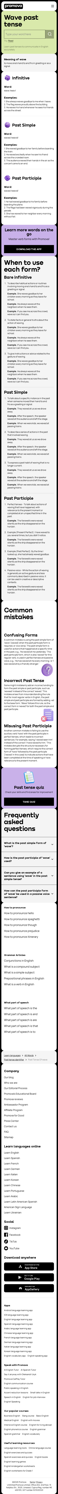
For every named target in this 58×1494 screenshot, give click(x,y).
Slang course (28, 1415)
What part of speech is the (20, 1008)
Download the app (29, 249)
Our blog (9, 1077)
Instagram (15, 1228)
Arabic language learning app (17, 1328)
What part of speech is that (21, 1026)
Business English (12, 1415)
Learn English (11, 1152)
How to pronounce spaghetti (22, 919)
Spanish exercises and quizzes (18, 1457)
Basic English (42, 1415)
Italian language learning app (17, 1346)
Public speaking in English (16, 1388)
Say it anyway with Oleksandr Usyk (20, 1374)
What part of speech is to (19, 1032)
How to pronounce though (20, 925)
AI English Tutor (11, 1369)
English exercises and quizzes (18, 1452)
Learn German (12, 1169)
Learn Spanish (12, 1158)
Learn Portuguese (14, 1190)
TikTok (13, 1241)
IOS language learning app (16, 1314)
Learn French (11, 1163)
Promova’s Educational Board (20, 1093)
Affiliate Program (13, 1110)
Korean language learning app (18, 1351)
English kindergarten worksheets (19, 1466)
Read (10, 40)
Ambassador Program (16, 1104)
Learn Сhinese (12, 1185)
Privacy (39, 1482)
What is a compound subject (22, 966)
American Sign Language (18, 1207)
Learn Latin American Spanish (20, 1201)
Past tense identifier (14, 1059)
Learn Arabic (11, 1196)
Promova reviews (13, 1099)
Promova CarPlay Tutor (14, 1379)
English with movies (30, 1420)
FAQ (6, 1131)
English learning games (15, 1461)
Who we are (10, 1082)
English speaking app (37, 1355)
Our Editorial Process (15, 1088)
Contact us (10, 1126)
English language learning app (18, 1319)
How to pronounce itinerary (21, 937)
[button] (29, 844)
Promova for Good (14, 1115)
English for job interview (34, 1397)
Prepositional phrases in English (24, 978)
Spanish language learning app (18, 1324)
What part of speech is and (20, 1014)
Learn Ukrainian (12, 1212)
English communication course (18, 1383)
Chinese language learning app (18, 1333)
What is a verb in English (19, 984)
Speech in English (12, 1397)
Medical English (11, 1420)
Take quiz (29, 801)
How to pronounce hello (19, 913)
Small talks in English (40, 1392)
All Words (29, 1055)
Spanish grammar (12, 1434)
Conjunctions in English (19, 960)
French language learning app (18, 1337)
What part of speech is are (20, 1020)
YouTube (14, 1248)
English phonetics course (16, 1429)
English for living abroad (40, 1424)
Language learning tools (15, 1447)
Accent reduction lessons (16, 1392)
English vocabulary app (15, 1355)
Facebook (15, 1234)
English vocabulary (31, 1434)
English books (41, 1457)
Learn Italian (11, 1174)
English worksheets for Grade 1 (18, 1470)
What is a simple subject (19, 972)
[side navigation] (52, 6)
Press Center (11, 1120)
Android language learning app (18, 1310)
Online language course (40, 1447)
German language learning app (18, 1342)
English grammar (38, 1429)
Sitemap (8, 1137)
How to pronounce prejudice (22, 931)
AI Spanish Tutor (28, 1369)
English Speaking (12, 1401)
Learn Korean (11, 1179)
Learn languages (12, 1055)
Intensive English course (15, 1424)
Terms (32, 1482)
